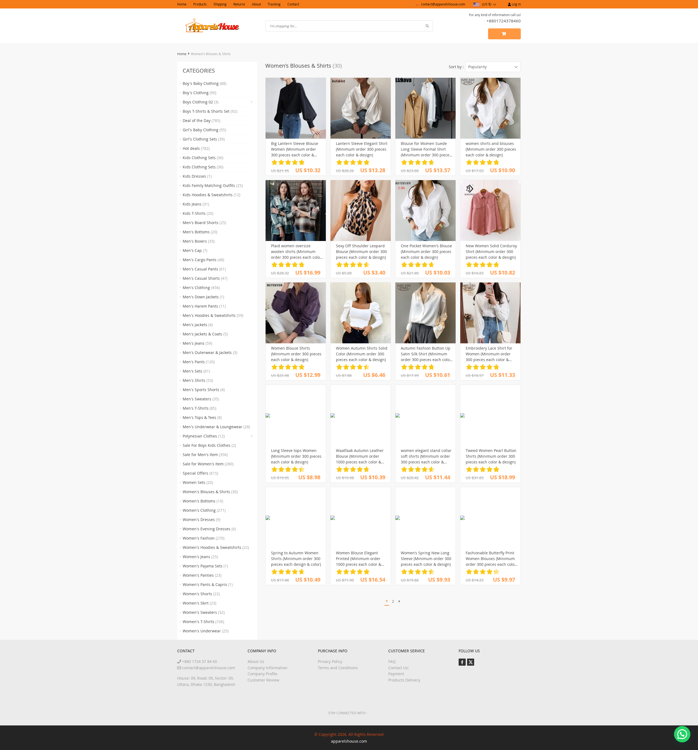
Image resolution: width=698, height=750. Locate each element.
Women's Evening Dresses (209, 528)
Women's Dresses (201, 519)
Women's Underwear (205, 630)
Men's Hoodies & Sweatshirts (213, 315)
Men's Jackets (198, 324)
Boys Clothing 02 (200, 102)
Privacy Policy (330, 661)
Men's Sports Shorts (204, 389)
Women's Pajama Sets (205, 566)
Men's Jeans (197, 343)
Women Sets (198, 482)
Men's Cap (195, 250)
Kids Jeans (196, 204)
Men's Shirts (198, 380)
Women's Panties (202, 575)
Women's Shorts (201, 593)
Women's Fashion (203, 538)
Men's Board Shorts (204, 222)
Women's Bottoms (203, 501)
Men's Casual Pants (204, 269)
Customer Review (263, 680)
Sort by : (456, 66)
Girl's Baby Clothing (204, 129)
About (256, 4)
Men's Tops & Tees (202, 417)
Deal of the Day (201, 120)
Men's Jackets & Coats (205, 334)
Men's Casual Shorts (205, 278)
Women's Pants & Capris (208, 584)
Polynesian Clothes (204, 436)
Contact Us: (398, 667)
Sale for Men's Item (205, 454)
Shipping (220, 4)
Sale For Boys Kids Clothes (209, 445)
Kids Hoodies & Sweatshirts (211, 194)
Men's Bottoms (200, 231)
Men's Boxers (199, 241)
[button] (682, 734)
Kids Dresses (197, 176)
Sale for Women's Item (208, 463)
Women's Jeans (200, 556)
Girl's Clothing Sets (204, 139)
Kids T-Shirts (198, 213)
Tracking (274, 4)
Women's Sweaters (204, 612)
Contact (293, 4)
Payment (396, 673)
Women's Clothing (204, 510)
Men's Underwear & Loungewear (216, 426)
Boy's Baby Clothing (204, 83)
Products (200, 4)
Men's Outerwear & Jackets (210, 352)
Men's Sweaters (201, 398)
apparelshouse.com (349, 741)
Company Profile (262, 673)
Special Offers (200, 473)
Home (181, 4)
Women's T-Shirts (203, 621)
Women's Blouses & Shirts (210, 491)
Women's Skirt (199, 603)
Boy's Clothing (199, 92)
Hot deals (196, 148)
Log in (516, 4)
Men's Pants (199, 361)
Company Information (267, 667)
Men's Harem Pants (204, 306)
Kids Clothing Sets (203, 157)
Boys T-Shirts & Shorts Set (210, 111)
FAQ (392, 661)
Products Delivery (404, 680)
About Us (256, 661)
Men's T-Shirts (199, 408)
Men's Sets (196, 371)
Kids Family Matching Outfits (213, 185)
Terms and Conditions (338, 667)
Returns (239, 4)
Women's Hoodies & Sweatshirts (216, 547)
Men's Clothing (201, 287)
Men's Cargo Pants (203, 259)
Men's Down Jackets (203, 296)
